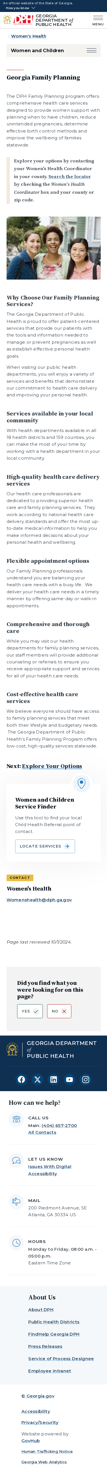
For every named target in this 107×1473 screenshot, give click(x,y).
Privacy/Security (40, 1422)
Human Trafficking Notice (47, 1451)
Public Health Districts (53, 1322)
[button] (91, 50)
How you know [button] (17, 8)
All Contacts (42, 1132)
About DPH (41, 1309)
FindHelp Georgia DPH (54, 1334)
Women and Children (37, 50)
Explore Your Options (52, 766)
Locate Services (41, 846)
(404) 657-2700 (59, 1125)
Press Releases (45, 1346)
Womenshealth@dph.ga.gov (39, 899)
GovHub (30, 1440)
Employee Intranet (49, 1371)
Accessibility (35, 1411)
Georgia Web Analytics (44, 1462)
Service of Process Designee (61, 1358)
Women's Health (28, 36)
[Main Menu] (97, 20)
